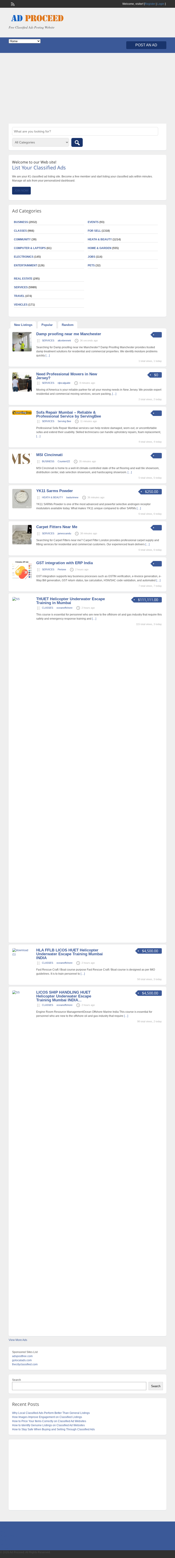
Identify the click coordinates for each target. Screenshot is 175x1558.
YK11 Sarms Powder (54, 491)
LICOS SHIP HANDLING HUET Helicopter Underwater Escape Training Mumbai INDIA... (63, 996)
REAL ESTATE (23, 278)
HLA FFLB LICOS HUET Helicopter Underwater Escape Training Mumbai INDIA (69, 954)
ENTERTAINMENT (25, 265)
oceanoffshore (64, 607)
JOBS (91, 256)
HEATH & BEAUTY (100, 239)
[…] (48, 355)
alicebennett (64, 340)
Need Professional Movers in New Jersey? (66, 376)
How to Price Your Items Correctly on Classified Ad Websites (49, 1421)
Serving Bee (64, 421)
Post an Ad (146, 45)
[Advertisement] (87, 88)
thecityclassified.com (25, 1364)
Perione (62, 569)
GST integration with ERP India (64, 563)
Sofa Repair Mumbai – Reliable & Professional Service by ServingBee (68, 414)
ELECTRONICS (23, 256)
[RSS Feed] (12, 3)
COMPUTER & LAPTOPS (30, 248)
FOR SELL (94, 230)
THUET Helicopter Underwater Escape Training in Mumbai (70, 601)
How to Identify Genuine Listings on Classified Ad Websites (48, 1425)
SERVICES (48, 340)
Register (150, 3)
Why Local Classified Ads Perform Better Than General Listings (51, 1413)
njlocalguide (64, 383)
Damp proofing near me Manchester (68, 334)
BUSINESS (48, 461)
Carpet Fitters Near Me (56, 527)
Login (160, 3)
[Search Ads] (77, 142)
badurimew (72, 497)
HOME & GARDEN (99, 248)
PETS (91, 265)
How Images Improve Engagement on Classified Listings (47, 1417)
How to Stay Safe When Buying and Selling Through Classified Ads (53, 1429)
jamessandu (64, 533)
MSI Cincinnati (49, 455)
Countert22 (64, 461)
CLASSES (47, 607)
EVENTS (93, 222)
